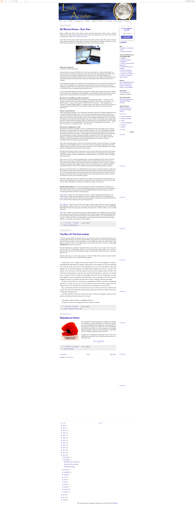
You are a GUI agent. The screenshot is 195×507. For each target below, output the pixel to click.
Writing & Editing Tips (118, 21)
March (66, 487)
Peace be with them (98, 341)
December (66, 457)
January (66, 492)
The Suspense (87, 21)
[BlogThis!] (84, 223)
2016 (64, 447)
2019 (64, 440)
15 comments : (76, 222)
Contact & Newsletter (108, 21)
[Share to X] (85, 223)
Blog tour (66, 225)
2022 (64, 433)
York (81, 308)
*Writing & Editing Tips (125, 108)
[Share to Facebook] (87, 223)
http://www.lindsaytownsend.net (78, 36)
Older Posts (113, 354)
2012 (64, 495)
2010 (64, 500)
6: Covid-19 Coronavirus (126, 70)
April (65, 484)
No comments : (76, 346)
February (66, 489)
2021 (64, 435)
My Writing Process (73, 225)
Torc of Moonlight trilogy (78, 21)
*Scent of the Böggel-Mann (126, 99)
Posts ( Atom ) (69, 357)
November (66, 459)
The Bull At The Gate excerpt (74, 234)
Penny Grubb (63, 195)
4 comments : (76, 306)
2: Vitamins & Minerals (125, 60)
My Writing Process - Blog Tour (75, 29)
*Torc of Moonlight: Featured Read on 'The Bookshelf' (127, 83)
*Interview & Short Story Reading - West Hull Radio (126, 86)
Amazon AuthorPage (126, 116)
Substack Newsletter (126, 118)
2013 (64, 455)
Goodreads (123, 125)
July (65, 477)
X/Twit (122, 120)
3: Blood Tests (123, 61)
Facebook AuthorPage (126, 122)
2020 (64, 438)
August (66, 474)
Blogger (116, 503)
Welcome (61, 21)
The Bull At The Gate (74, 308)
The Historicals (94, 21)
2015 (64, 450)
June (65, 479)
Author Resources (127, 21)
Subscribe (127, 37)
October (66, 469)
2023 (64, 430)
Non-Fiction (101, 21)
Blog (65, 21)
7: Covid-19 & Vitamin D (126, 72)
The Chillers (70, 21)
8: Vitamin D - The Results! (126, 73)
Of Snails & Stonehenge (126, 51)
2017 (64, 445)
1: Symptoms (123, 58)
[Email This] (82, 223)
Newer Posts (63, 354)
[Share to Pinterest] (89, 223)
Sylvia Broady (64, 204)
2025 (64, 425)
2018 (64, 443)
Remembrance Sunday (70, 317)
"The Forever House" (125, 92)
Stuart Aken (63, 212)
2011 (64, 497)
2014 (64, 452)
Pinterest (123, 127)
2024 (64, 428)
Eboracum (66, 308)
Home (88, 354)
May (65, 482)
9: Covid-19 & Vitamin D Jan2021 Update (126, 76)
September (67, 472)
